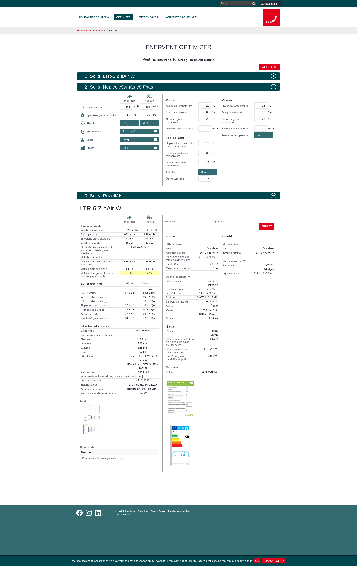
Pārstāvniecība (122, 514)
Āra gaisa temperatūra (179, 105)
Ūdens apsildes (175, 178)
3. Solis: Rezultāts (104, 195)
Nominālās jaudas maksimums (98, 393)
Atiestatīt (269, 67)
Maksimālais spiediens (94, 268)
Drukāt (266, 226)
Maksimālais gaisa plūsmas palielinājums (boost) (97, 275)
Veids (169, 248)
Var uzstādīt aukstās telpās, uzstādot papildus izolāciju (112, 376)
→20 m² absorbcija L (94, 301)
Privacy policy (273, 560)
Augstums (86, 343)
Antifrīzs (170, 172)
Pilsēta (90, 147)
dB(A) (133, 283)
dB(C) (148, 283)
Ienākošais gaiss (175, 289)
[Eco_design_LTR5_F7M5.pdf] (180, 445)
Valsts (89, 139)
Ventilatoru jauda (90, 242)
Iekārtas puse (89, 372)
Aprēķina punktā (91, 226)
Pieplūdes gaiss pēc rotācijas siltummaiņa (178, 258)
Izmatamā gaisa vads (93, 318)
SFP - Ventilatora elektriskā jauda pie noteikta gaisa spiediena (96, 250)
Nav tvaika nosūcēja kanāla (97, 334)
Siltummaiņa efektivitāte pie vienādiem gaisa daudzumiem (180, 341)
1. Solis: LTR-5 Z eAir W (110, 76)
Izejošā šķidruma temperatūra (176, 164)
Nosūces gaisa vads (92, 309)
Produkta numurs (91, 380)
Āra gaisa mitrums (176, 112)
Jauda (169, 318)
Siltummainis (93, 131)
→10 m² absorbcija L (94, 297)
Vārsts (169, 310)
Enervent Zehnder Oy (90, 30)
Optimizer (123, 17)
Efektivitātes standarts (179, 268)
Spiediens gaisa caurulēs (101, 115)
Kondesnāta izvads (92, 388)
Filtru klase (92, 123)
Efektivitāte (172, 264)
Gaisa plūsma (94, 106)
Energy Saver (148, 17)
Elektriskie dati (89, 384)
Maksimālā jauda (91, 257)
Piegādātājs (217, 221)
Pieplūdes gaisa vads (93, 305)
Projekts (170, 221)
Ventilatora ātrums (91, 230)
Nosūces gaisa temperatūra (174, 121)
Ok (257, 560)
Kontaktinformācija (94, 17)
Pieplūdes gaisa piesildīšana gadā (176, 358)
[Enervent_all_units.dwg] (91, 419)
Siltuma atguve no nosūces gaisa (176, 350)
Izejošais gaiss (174, 293)
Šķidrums (171, 297)
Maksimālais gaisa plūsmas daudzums (97, 263)
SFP (169, 372)
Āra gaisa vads (89, 313)
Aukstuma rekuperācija (235, 135)
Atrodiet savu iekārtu (182, 17)
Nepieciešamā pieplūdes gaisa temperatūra (180, 145)
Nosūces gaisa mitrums (179, 128)
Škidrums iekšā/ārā (177, 301)
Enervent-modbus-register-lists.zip (102, 458)
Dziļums (85, 347)
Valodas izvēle (269, 3)
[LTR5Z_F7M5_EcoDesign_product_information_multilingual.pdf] (180, 397)
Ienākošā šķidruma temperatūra (177, 154)
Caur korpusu (89, 292)
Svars (84, 351)
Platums (85, 339)
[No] (352, 561)
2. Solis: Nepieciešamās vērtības (119, 86)
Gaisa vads (87, 330)
